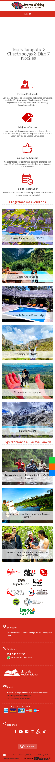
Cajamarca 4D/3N (27, 354)
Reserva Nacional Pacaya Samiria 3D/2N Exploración (27, 477)
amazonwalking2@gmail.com (18, 699)
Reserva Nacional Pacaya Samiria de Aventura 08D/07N (27, 554)
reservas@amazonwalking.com (19, 696)
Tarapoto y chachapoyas (27, 392)
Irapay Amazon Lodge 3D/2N (27, 238)
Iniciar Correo (12, 755)
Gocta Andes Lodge (27, 277)
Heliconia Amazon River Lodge (27, 315)
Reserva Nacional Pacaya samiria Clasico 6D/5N (27, 515)
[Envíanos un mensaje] (52, 466)
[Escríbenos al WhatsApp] (52, 460)
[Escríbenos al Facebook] (52, 473)
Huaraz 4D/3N (27, 431)
